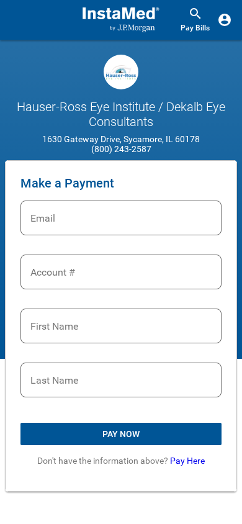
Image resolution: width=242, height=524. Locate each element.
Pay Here (187, 461)
